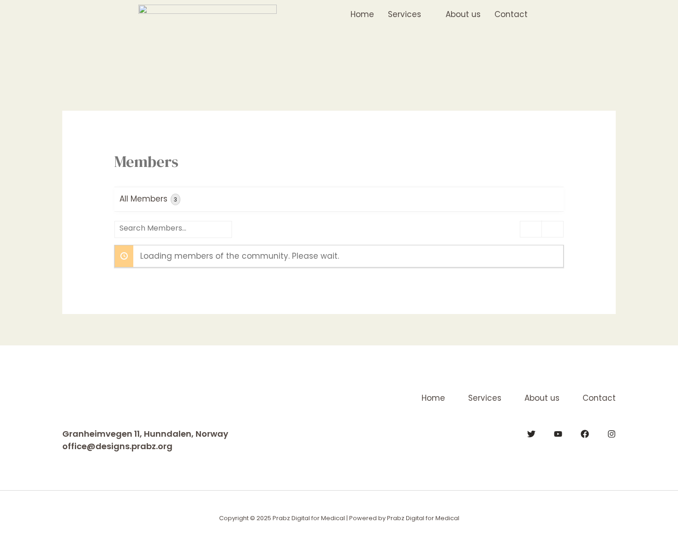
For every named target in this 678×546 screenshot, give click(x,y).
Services (484, 398)
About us (541, 398)
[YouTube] (558, 434)
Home (433, 398)
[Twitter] (531, 434)
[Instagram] (611, 434)
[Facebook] (585, 434)
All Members (148, 198)
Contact (599, 398)
